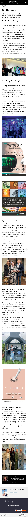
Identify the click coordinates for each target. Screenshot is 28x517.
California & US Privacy (17, 506)
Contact (4, 506)
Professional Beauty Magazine (13, 505)
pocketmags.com (21, 512)
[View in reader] (4, 496)
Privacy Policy (9, 506)
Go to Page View (13, 492)
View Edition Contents (14, 494)
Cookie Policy (16, 508)
